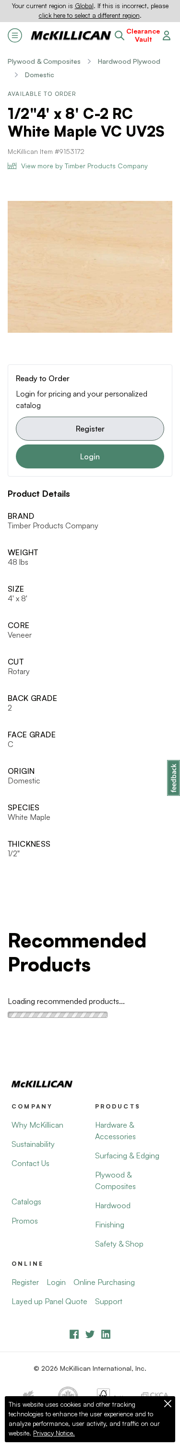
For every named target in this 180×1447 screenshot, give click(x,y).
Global (84, 6)
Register (90, 428)
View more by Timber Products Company (84, 166)
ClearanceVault (143, 35)
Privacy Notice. (54, 1433)
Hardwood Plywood (129, 61)
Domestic (39, 74)
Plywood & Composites (44, 61)
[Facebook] (74, 1334)
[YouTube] (90, 1334)
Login (90, 456)
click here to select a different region (89, 15)
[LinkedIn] (106, 1334)
